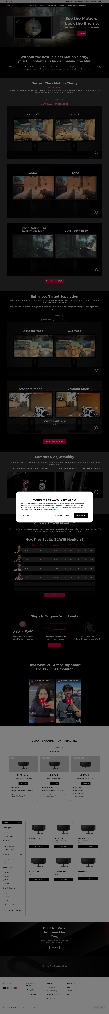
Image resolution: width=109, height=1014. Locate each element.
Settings (26, 515)
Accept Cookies (80, 515)
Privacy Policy (59, 509)
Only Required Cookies (62, 515)
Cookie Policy (47, 509)
